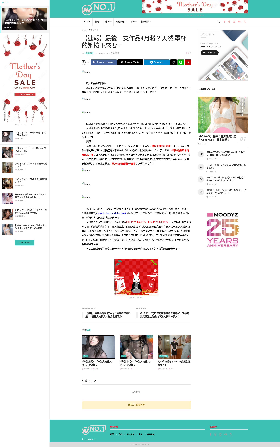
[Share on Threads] (173, 62)
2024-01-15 (103, 53)
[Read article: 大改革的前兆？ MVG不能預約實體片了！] (174, 347)
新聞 (97, 21)
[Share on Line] (180, 62)
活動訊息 (120, 21)
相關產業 (145, 21)
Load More (24, 242)
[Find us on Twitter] (244, 22)
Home (87, 21)
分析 (107, 21)
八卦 (96, 30)
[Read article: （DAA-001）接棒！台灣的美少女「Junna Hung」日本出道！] (223, 115)
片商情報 (163, 356)
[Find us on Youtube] (239, 22)
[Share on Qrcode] (188, 62)
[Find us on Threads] (229, 22)
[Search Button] (219, 22)
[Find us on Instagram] (234, 22)
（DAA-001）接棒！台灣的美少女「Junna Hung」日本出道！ (217, 138)
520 (96, 369)
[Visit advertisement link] (24, 78)
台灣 (133, 21)
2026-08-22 (87, 369)
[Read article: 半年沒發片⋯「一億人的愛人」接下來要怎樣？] (98, 347)
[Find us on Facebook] (224, 22)
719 (171, 369)
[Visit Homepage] (98, 8)
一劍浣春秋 (89, 53)
